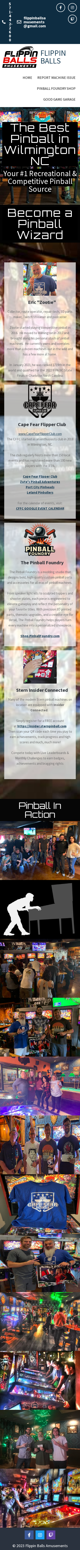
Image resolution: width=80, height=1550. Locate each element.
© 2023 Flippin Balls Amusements (40, 1545)
